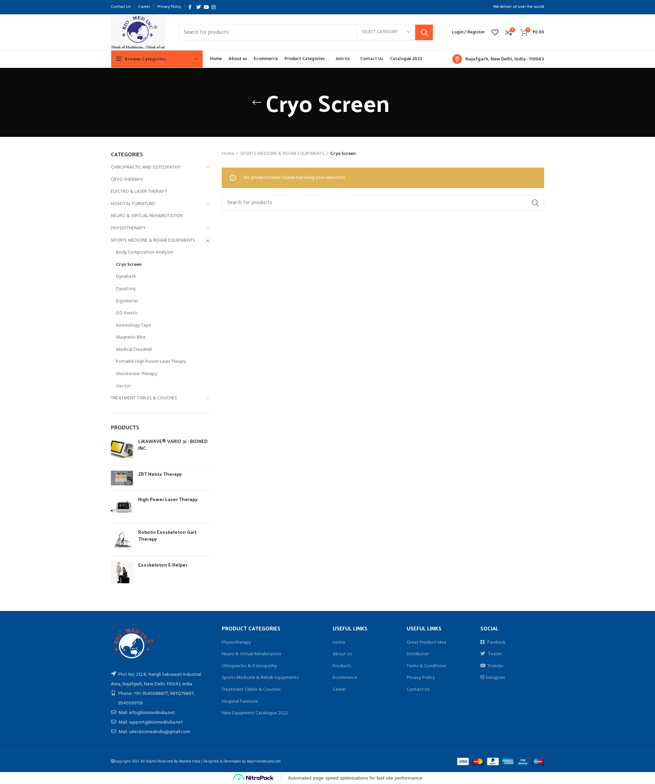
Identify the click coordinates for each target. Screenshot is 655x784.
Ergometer (127, 301)
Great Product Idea (426, 642)
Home (228, 154)
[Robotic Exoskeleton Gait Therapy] (122, 540)
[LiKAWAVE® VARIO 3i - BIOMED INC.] (122, 449)
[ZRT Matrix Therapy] (122, 478)
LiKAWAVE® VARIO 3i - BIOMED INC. (173, 444)
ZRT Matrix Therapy (160, 474)
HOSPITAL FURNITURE (133, 204)
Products (342, 666)
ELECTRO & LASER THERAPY (139, 192)
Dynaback (126, 277)
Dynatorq (125, 289)
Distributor (417, 654)
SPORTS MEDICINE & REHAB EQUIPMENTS (153, 240)
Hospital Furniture (240, 701)
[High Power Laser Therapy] (122, 507)
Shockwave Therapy (136, 374)
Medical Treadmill (134, 350)
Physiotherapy (236, 642)
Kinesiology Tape (133, 325)
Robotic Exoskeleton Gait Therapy (167, 535)
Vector (123, 386)
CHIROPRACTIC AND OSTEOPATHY (146, 167)
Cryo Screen (129, 265)
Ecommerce (345, 678)
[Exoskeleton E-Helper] (122, 572)
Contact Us (418, 690)
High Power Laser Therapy (168, 499)
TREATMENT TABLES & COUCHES (144, 398)
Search (424, 32)
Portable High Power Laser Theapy (151, 362)
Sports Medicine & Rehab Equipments (260, 678)
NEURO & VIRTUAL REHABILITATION (147, 216)
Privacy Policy (421, 678)
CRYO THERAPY (127, 180)
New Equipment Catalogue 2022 (255, 713)
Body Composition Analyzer (144, 252)
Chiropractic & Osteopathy (249, 666)
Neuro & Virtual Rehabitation (251, 654)
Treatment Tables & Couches (251, 690)
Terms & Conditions (426, 666)
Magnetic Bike (131, 337)
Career (339, 690)
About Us (342, 654)
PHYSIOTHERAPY (128, 228)
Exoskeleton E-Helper (162, 564)
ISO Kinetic (127, 313)
